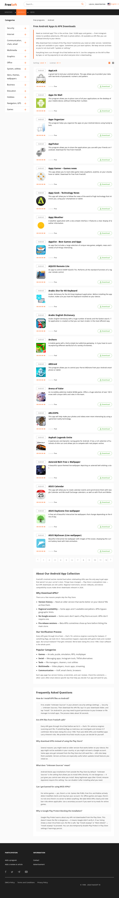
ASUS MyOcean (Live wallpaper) (64, 535)
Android (41, 70)
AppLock (52, 70)
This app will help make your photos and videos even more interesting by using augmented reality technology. (80, 417)
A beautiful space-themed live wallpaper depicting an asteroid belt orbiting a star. (79, 466)
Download (106, 86)
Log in (91, 4)
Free (55, 86)
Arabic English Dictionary (61, 315)
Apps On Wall (55, 95)
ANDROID (21, 12)
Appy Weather (55, 217)
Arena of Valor (56, 388)
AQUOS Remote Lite (58, 266)
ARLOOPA (53, 413)
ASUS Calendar (56, 486)
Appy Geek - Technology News (63, 192)
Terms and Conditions (26, 882)
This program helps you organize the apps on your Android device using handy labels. (80, 124)
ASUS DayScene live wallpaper (64, 510)
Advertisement (39, 864)
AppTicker (53, 143)
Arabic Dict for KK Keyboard (62, 290)
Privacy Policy (42, 882)
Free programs (39, 20)
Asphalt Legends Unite (60, 437)
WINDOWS (8, 12)
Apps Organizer (56, 119)
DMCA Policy (10, 882)
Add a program (11, 860)
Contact (36, 860)
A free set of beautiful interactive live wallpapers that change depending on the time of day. (80, 515)
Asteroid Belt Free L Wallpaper (64, 461)
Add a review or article (14, 864)
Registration (100, 4)
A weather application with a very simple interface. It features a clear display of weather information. (80, 222)
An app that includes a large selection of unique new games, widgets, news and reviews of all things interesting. (80, 246)
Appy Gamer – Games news (62, 168)
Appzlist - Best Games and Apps (64, 241)
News (32, 12)
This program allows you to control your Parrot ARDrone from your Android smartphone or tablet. (80, 368)
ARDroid (52, 364)
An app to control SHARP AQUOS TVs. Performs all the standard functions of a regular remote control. (80, 271)
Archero (52, 339)
